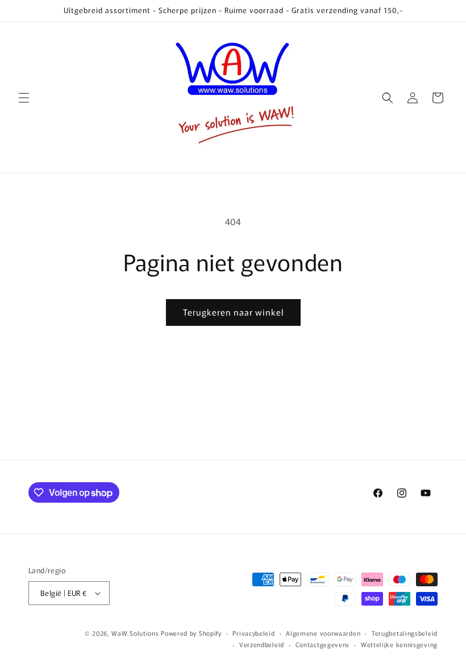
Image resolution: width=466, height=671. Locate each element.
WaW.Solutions (135, 632)
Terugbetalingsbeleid (405, 632)
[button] (23, 97)
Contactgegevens (323, 644)
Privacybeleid (253, 632)
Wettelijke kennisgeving (399, 644)
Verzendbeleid (261, 644)
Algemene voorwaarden (323, 632)
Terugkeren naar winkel (233, 312)
